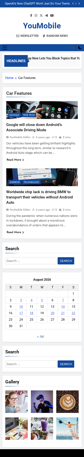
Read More (14, 159)
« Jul (40, 336)
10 (21, 307)
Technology (31, 182)
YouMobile (42, 25)
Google (14, 115)
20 (52, 313)
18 (31, 313)
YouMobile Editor (20, 137)
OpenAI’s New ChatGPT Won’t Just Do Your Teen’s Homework (37, 3)
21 (63, 313)
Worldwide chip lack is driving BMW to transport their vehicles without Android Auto (39, 197)
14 (63, 307)
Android (15, 182)
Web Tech (29, 115)
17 (21, 313)
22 (73, 313)
